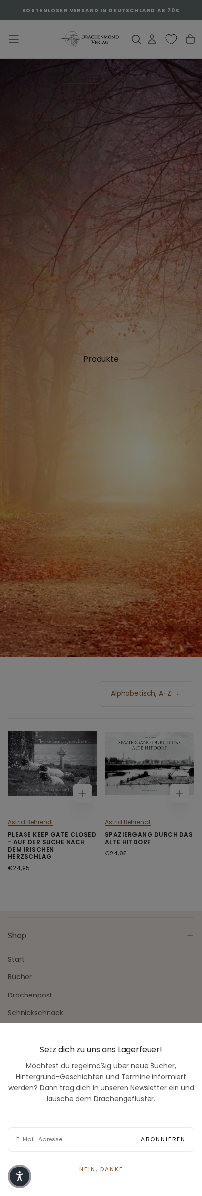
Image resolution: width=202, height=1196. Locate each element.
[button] (19, 1176)
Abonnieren (163, 1139)
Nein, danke (101, 1169)
